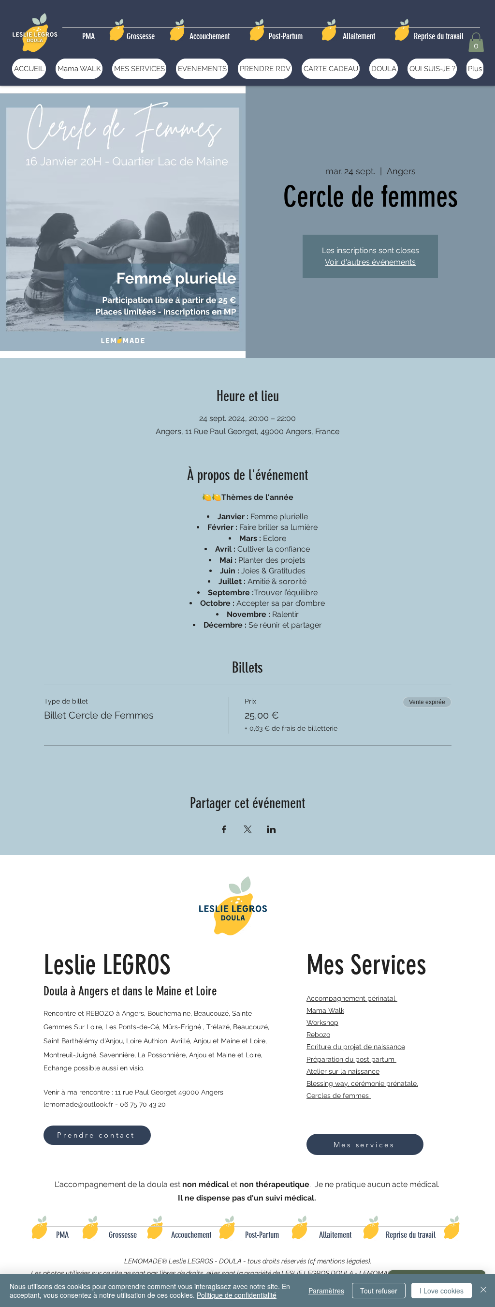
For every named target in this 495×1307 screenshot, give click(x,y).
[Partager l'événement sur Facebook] (224, 829)
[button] (476, 42)
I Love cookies (442, 1290)
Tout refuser (378, 1290)
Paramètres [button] (326, 1290)
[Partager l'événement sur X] (247, 829)
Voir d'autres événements (370, 262)
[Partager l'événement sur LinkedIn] (271, 829)
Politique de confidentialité (237, 1295)
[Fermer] (483, 1290)
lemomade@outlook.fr (78, 1104)
